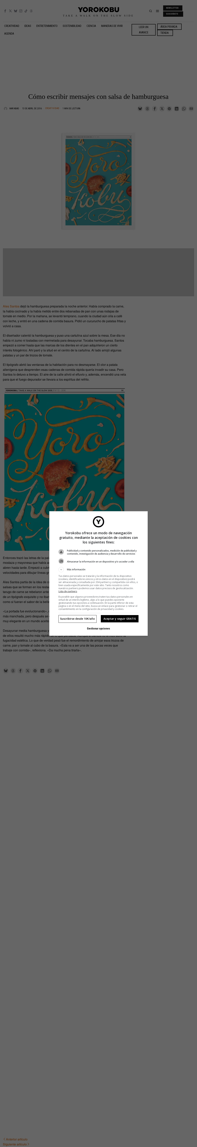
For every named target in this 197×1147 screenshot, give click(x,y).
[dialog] (98, 573)
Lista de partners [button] (67, 591)
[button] (98, 569)
